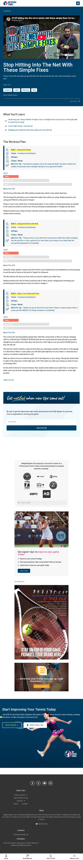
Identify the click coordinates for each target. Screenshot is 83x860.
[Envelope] (50, 783)
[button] (78, 3)
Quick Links (20, 790)
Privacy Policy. (50, 853)
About (16, 804)
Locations (21, 830)
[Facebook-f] (32, 783)
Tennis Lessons (19, 795)
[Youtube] (44, 783)
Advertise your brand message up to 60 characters (41, 679)
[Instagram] (38, 783)
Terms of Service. (62, 853)
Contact (25, 804)
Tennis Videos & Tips (20, 798)
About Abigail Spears (10, 95)
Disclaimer (21, 839)
